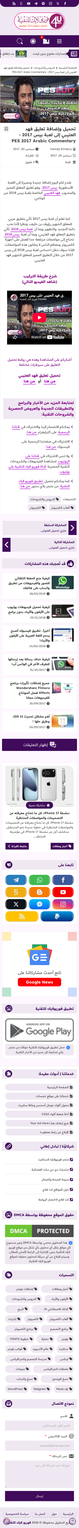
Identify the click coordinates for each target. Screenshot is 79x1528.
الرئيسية (68, 1514)
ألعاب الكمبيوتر (60, 507)
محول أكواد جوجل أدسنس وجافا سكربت (43, 1105)
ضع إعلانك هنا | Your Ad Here (49, 1123)
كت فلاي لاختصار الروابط (53, 1199)
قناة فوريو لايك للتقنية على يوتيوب (39, 469)
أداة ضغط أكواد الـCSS (55, 1114)
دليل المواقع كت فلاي (55, 1189)
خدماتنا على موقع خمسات (52, 1096)
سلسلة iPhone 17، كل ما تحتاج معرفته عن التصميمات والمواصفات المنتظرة (39, 815)
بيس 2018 (12, 234)
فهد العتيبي (52, 193)
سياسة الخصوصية (17, 1514)
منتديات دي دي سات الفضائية (50, 1169)
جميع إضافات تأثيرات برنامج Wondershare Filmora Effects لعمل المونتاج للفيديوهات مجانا (30, 690)
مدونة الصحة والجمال (55, 1179)
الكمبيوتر (35, 507)
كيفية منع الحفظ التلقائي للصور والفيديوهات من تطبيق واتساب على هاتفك (29, 583)
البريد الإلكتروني (56, 1436)
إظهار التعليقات (35, 744)
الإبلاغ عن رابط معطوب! (54, 1132)
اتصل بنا (40, 1514)
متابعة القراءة (19, 846)
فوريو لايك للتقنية (18, 1522)
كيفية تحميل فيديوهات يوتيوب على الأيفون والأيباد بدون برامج (28, 609)
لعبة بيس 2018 (22, 229)
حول (54, 1514)
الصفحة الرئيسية (68, 67)
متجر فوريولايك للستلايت (53, 1159)
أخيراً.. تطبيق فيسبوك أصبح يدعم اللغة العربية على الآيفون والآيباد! (29, 635)
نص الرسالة (58, 1456)
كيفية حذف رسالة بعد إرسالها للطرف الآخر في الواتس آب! (29, 661)
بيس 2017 (49, 187)
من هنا (50, 381)
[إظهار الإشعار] (6, 1521)
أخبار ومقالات (60, 846)
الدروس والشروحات (44, 67)
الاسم (64, 1416)
